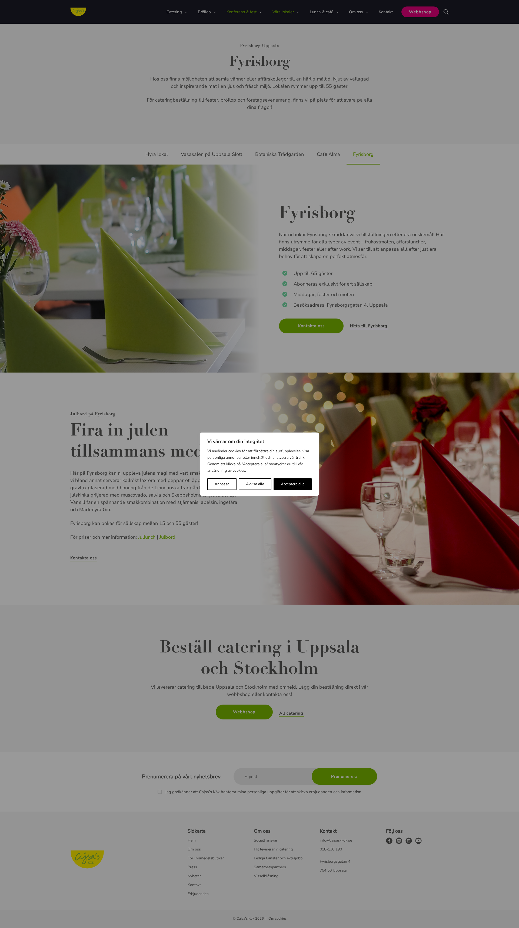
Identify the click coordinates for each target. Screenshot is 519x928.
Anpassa (222, 484)
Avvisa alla (255, 484)
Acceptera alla (292, 484)
